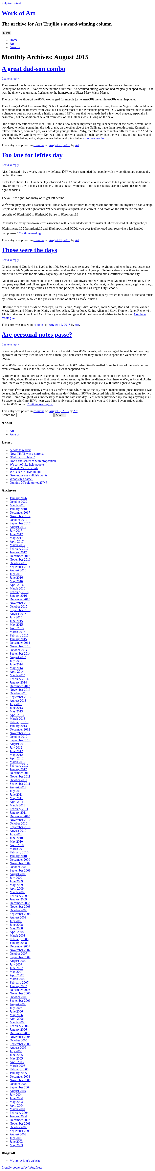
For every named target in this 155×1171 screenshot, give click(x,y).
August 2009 (18, 874)
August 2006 (18, 1004)
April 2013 (17, 715)
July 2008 (16, 921)
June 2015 (16, 621)
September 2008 (20, 914)
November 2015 (20, 603)
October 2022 (18, 501)
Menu (6, 32)
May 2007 (16, 971)
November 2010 (20, 820)
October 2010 (18, 823)
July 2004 (16, 1094)
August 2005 (18, 1047)
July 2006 (16, 1008)
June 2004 (16, 1098)
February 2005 (19, 1069)
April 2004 (17, 1105)
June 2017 (16, 534)
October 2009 (18, 867)
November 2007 (20, 950)
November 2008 (20, 906)
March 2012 (17, 762)
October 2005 (18, 1040)
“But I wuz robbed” (22, 457)
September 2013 (20, 697)
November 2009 (20, 863)
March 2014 (17, 675)
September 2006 (20, 1000)
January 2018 (18, 509)
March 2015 (17, 632)
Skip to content (11, 3)
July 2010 (16, 834)
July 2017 (16, 530)
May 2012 (16, 754)
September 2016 (20, 566)
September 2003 (20, 1130)
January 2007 (18, 986)
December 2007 (20, 946)
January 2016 (18, 595)
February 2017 (19, 548)
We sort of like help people (27, 464)
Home (14, 40)
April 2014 (17, 671)
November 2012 (20, 733)
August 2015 (18, 613)
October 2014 (18, 650)
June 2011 (16, 794)
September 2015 (20, 610)
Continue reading (96, 138)
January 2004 (18, 1116)
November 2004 (20, 1080)
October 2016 (18, 563)
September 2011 (20, 783)
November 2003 (20, 1123)
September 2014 (20, 653)
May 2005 (16, 1058)
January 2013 (18, 726)
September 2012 (20, 740)
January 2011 (18, 812)
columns (39, 145)
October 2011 (18, 780)
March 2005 (17, 1065)
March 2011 (17, 805)
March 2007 (17, 979)
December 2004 (20, 1076)
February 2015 (19, 635)
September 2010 (20, 827)
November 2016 (20, 559)
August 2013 (18, 700)
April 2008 (17, 932)
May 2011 (16, 798)
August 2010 (18, 830)
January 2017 (18, 552)
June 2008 (16, 924)
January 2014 (18, 682)
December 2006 (20, 989)
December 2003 (20, 1120)
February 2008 (19, 939)
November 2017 (20, 516)
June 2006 (16, 1011)
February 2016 (19, 592)
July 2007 (16, 964)
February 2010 (19, 852)
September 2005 (20, 1044)
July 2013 (16, 704)
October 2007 (18, 953)
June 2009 (16, 881)
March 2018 (17, 505)
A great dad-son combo (33, 68)
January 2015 (18, 639)
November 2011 (20, 776)
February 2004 (19, 1112)
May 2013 (16, 711)
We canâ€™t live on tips (25, 471)
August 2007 (18, 961)
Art (12, 43)
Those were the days (29, 249)
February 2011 (19, 809)
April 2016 (17, 585)
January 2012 (18, 769)
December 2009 (20, 859)
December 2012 (20, 729)
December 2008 (20, 903)
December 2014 (20, 642)
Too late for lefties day (32, 155)
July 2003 (16, 1138)
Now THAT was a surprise (27, 453)
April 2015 (17, 628)
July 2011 (16, 791)
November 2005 (20, 1036)
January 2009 (18, 899)
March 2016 (17, 588)
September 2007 (20, 957)
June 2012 (16, 751)
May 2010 (16, 841)
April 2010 (17, 845)
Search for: (9, 415)
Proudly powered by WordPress (22, 1167)
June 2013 (16, 707)
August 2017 (18, 527)
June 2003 (16, 1141)
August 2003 (18, 1134)
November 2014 (20, 646)
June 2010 (16, 838)
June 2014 (16, 664)
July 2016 (16, 574)
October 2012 (18, 736)
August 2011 (18, 787)
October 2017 (18, 519)
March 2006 (17, 1022)
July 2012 (16, 747)
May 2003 (16, 1145)
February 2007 (19, 982)
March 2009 (17, 892)
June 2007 (16, 968)
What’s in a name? (21, 479)
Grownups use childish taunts (28, 475)
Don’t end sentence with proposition (33, 461)
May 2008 (16, 928)
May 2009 (16, 885)
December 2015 (20, 599)
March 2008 (17, 935)
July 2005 (16, 1051)
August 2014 (18, 657)
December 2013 (20, 686)
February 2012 (19, 765)
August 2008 (18, 917)
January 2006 (18, 1029)
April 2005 (17, 1062)
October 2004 (18, 1083)
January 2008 (18, 942)
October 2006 (18, 997)
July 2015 (16, 617)
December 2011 (20, 773)
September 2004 (20, 1087)
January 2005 (18, 1073)
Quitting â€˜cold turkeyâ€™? (28, 482)
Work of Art (18, 13)
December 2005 (20, 1033)
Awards (15, 47)
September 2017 (20, 523)
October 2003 (18, 1127)
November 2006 (20, 993)
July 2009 (16, 877)
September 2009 (20, 870)
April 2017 (17, 541)
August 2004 (18, 1091)
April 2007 (17, 975)
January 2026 (18, 498)
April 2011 (16, 801)
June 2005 (16, 1055)
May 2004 (16, 1102)
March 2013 (17, 718)
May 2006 (16, 1015)
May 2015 (16, 624)
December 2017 (20, 512)
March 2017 (17, 545)
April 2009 (17, 888)
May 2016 (16, 581)
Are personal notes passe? (37, 334)
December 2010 (20, 816)
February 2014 (19, 679)
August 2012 (18, 744)
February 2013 (19, 722)
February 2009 (19, 895)
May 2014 (16, 668)
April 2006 (17, 1018)
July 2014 (16, 660)
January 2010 (18, 856)
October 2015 (18, 606)
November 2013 (20, 689)
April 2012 (17, 758)
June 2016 (16, 577)
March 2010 (17, 848)
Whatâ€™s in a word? (24, 468)
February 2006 (19, 1026)
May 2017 (16, 538)
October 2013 (18, 693)
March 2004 (17, 1109)
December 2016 (20, 556)
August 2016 (18, 570)
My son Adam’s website (25, 1160)
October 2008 (18, 910)
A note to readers (20, 450)
